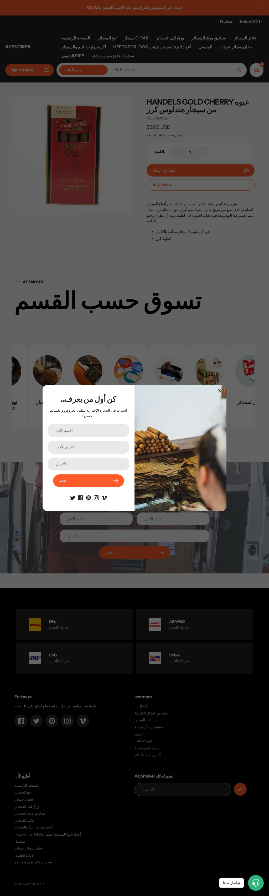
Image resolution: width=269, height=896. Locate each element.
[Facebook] (80, 497)
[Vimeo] (104, 497)
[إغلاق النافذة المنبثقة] (219, 390)
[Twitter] (72, 497)
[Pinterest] (88, 497)
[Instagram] (96, 497)
